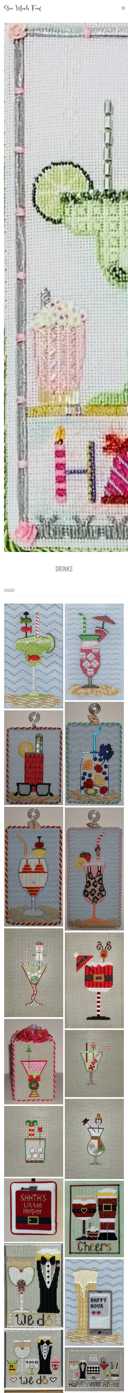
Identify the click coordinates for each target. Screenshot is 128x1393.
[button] (123, 8)
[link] (23, 8)
